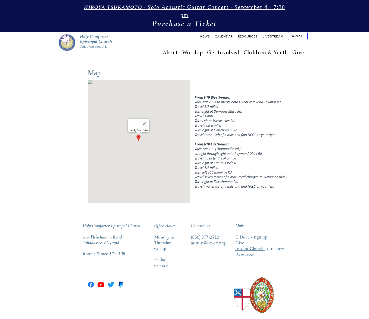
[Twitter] (111, 285)
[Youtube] (101, 285)
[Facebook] (91, 285)
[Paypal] (121, 285)
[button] (205, 36)
